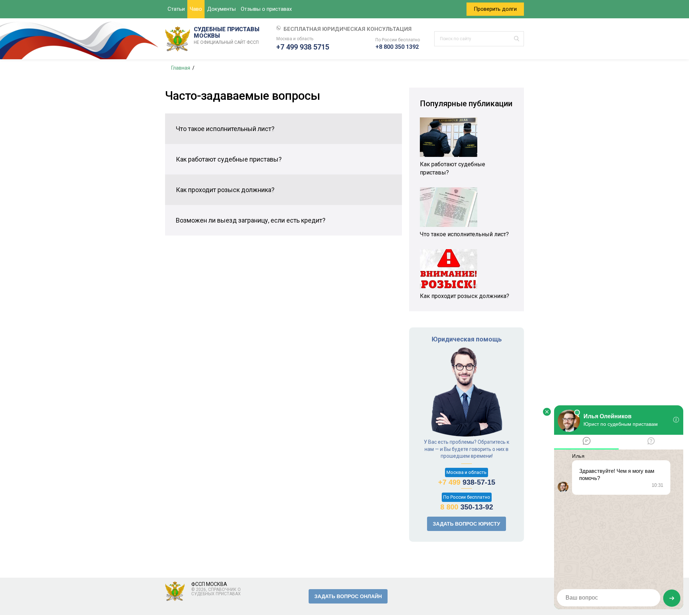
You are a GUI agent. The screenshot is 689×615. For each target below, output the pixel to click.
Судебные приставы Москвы (226, 35)
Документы (221, 9)
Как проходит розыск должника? (225, 190)
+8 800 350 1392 (397, 46)
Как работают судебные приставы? (229, 159)
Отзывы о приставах (266, 9)
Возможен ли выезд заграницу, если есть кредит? (250, 220)
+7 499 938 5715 (302, 47)
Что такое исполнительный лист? (225, 128)
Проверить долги (495, 9)
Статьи (176, 9)
